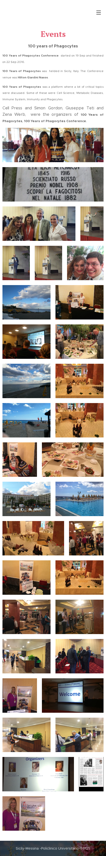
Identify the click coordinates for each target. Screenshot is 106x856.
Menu (99, 12)
